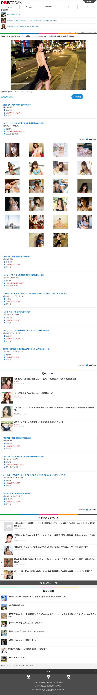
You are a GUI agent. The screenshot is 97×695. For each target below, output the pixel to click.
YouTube (68, 678)
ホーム (10, 7)
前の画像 (78, 96)
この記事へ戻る (7, 97)
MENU (88, 1)
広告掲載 (42, 682)
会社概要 (49, 682)
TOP (48, 671)
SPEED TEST (48, 7)
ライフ (87, 7)
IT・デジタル (29, 7)
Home (28, 678)
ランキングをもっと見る (48, 583)
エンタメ (68, 7)
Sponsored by (81, 139)
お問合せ (36, 682)
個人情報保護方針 (58, 682)
